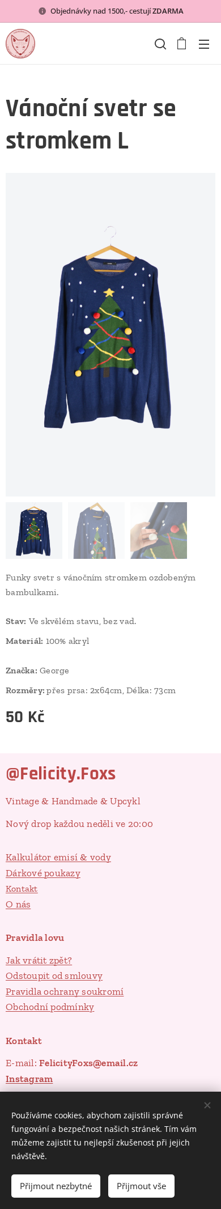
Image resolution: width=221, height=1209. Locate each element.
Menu (204, 43)
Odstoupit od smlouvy (54, 975)
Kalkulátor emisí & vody (58, 857)
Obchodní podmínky (50, 1006)
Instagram (29, 1078)
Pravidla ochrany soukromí (65, 991)
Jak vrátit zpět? (39, 960)
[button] (159, 43)
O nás (18, 904)
